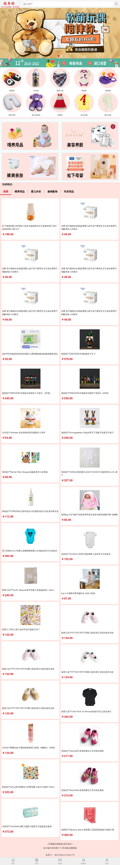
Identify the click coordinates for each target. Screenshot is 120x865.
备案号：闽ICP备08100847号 (60, 854)
